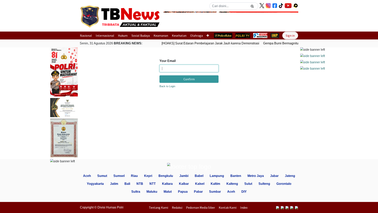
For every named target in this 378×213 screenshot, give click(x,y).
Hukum (123, 35)
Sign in (290, 35)
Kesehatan (179, 35)
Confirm (189, 79)
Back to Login (167, 86)
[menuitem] (159, 207)
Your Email (167, 61)
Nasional (86, 35)
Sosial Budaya (141, 35)
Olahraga (196, 35)
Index (243, 207)
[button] (174, 20)
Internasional (105, 35)
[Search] (252, 6)
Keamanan (161, 35)
